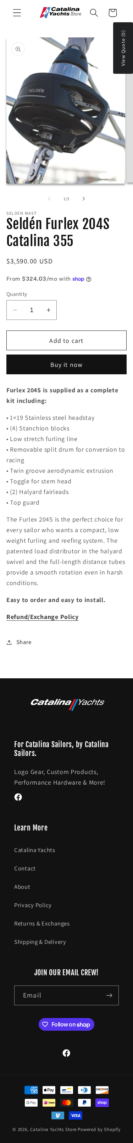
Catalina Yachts (34, 850)
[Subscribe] (109, 995)
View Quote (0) (123, 48)
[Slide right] (84, 199)
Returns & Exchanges (42, 923)
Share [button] (24, 642)
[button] (17, 13)
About (22, 887)
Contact (25, 868)
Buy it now (66, 365)
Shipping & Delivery (40, 942)
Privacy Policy (33, 905)
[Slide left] (49, 199)
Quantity (16, 293)
